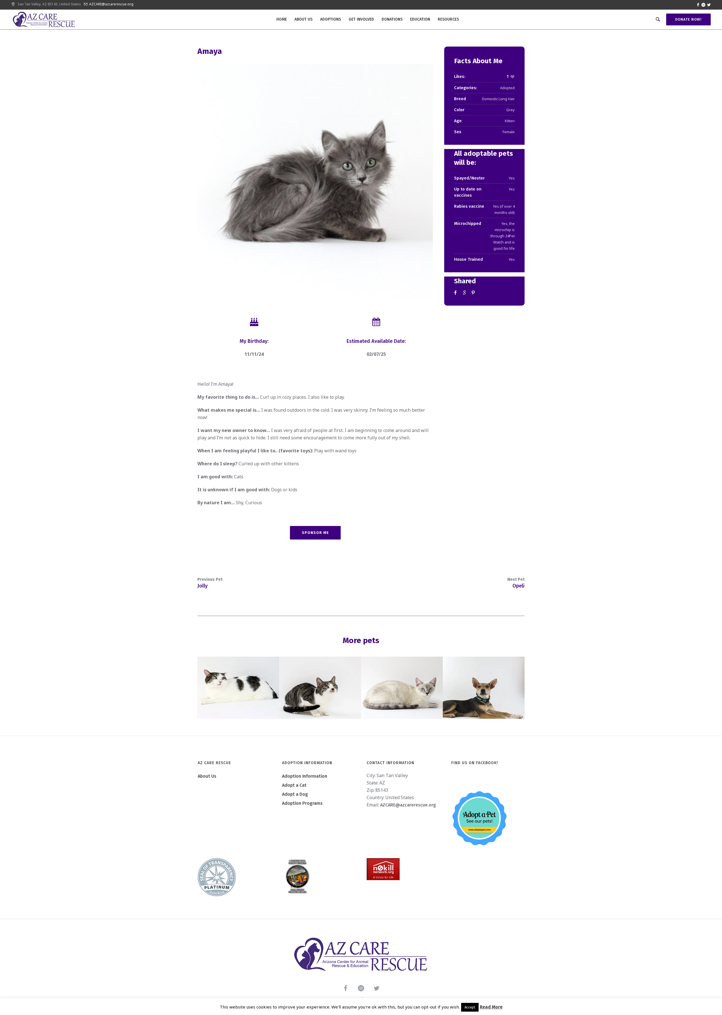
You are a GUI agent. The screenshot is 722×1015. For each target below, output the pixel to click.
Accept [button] (470, 1007)
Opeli (518, 586)
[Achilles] (238, 688)
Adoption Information (304, 776)
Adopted (507, 87)
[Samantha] (320, 688)
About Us (207, 776)
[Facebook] (698, 5)
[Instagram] (703, 5)
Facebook (456, 293)
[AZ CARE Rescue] (361, 954)
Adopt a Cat (294, 785)
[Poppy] (484, 688)
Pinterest (474, 293)
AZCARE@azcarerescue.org (111, 4)
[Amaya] (315, 181)
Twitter (465, 293)
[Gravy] (402, 688)
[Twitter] (709, 5)
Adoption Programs (302, 803)
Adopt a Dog (295, 794)
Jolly (202, 586)
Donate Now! (688, 19)
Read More (491, 1007)
